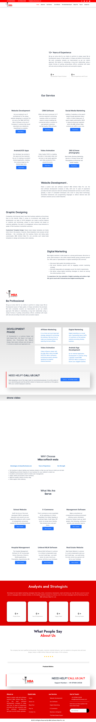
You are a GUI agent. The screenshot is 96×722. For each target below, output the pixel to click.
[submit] (88, 711)
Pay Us (81, 4)
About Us (43, 4)
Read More (21, 131)
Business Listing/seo (55, 712)
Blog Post (76, 4)
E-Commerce (53, 708)
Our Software (57, 4)
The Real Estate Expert (67, 4)
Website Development (56, 698)
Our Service (49, 4)
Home (37, 4)
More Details (20, 526)
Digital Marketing (55, 705)
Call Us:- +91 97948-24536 (70, 379)
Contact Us (86, 4)
